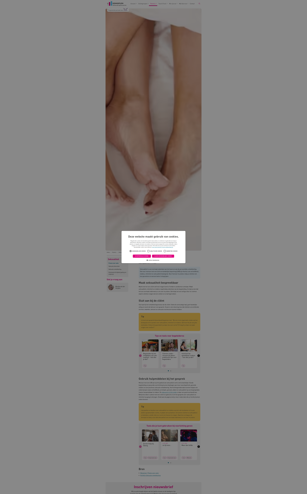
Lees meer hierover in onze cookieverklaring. (162, 247)
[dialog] (153, 247)
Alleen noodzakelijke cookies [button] (163, 256)
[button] (153, 260)
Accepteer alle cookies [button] (141, 256)
